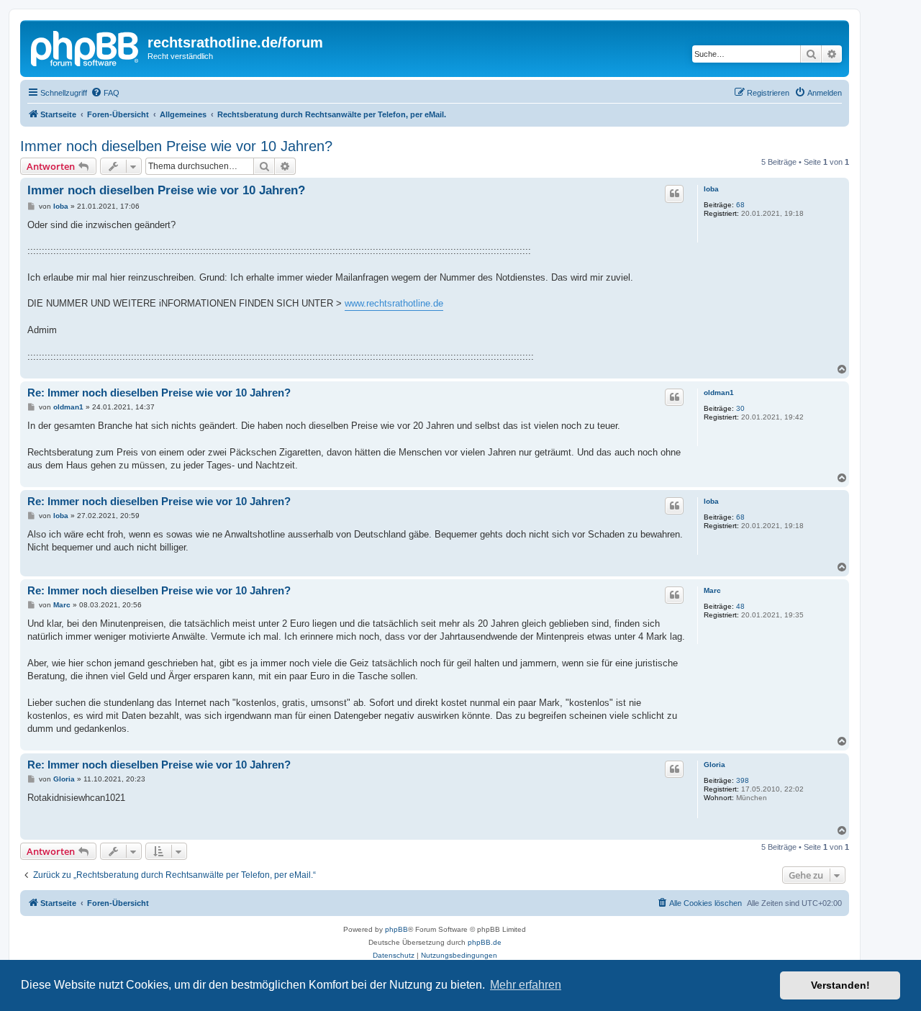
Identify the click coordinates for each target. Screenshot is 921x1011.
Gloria (714, 765)
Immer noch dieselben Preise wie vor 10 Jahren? (176, 146)
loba (711, 189)
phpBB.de (485, 942)
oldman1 (719, 392)
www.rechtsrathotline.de (394, 303)
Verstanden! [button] (840, 985)
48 (740, 606)
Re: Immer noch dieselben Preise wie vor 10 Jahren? (159, 392)
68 (740, 205)
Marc (712, 590)
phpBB (396, 929)
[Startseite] (86, 47)
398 (742, 780)
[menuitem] (105, 92)
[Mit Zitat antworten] (674, 193)
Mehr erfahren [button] (525, 985)
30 (740, 408)
